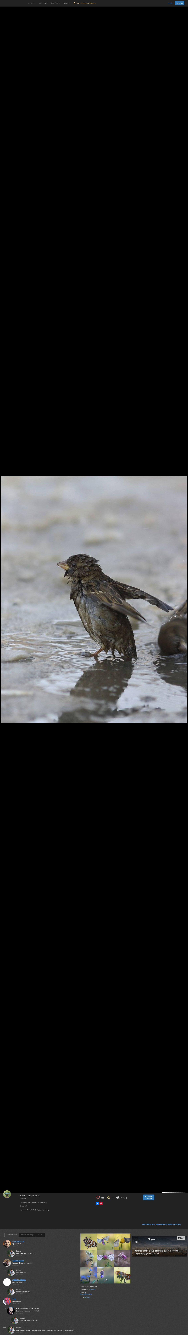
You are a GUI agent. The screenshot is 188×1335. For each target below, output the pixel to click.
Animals (87, 1297)
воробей (24, 1206)
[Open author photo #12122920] (122, 1258)
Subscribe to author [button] (148, 1197)
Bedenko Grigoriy (18, 1241)
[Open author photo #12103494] (105, 1275)
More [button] (66, 3)
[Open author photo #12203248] (88, 1258)
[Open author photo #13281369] (88, 1242)
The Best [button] (55, 3)
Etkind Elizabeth (18, 1260)
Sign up (180, 3)
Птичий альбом (86, 1294)
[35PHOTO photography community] (14, 3)
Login (170, 3)
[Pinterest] (101, 1203)
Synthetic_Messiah (19, 1280)
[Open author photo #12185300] (105, 1258)
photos (93, 1286)
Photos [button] (31, 3)
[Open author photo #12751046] (122, 1242)
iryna (14, 1299)
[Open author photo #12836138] (105, 1242)
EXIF (40, 1234)
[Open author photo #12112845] (88, 1275)
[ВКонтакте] (97, 1203)
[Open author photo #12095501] (122, 1275)
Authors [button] (42, 3)
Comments (12, 1234)
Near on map (27, 1234)
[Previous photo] (2, 579)
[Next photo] (185, 579)
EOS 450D (92, 1290)
